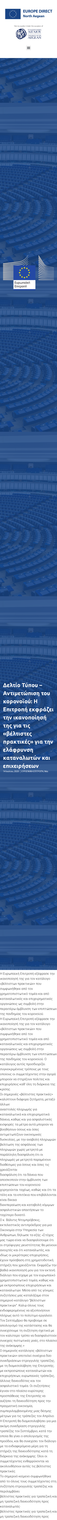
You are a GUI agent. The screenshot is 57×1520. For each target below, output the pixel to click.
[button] (28, 47)
